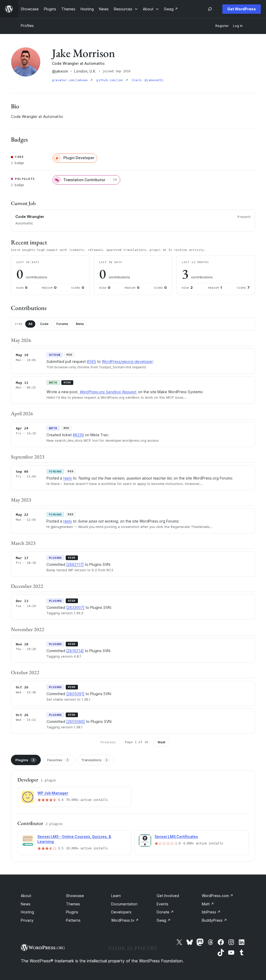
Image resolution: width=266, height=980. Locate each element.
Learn (116, 895)
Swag (164, 920)
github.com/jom (110, 80)
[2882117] (75, 564)
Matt (208, 904)
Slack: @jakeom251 (148, 80)
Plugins (24, 760)
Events (162, 904)
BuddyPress (214, 920)
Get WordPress (241, 9)
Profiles (27, 25)
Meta (80, 324)
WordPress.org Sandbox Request (107, 392)
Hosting (27, 912)
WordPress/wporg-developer (127, 361)
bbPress (211, 912)
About (26, 895)
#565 (91, 361)
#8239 (78, 435)
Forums (62, 324)
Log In (238, 26)
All (30, 324)
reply (67, 478)
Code (44, 324)
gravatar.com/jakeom (70, 80)
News (25, 904)
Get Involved (168, 895)
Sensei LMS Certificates (176, 836)
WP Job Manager (52, 793)
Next (161, 742)
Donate (165, 912)
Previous (108, 742)
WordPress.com (217, 895)
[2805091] (75, 694)
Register (222, 26)
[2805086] (75, 721)
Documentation (124, 904)
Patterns (73, 920)
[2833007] (75, 607)
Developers (121, 912)
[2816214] (75, 650)
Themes (73, 904)
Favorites (57, 760)
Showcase (75, 895)
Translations (94, 760)
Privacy (27, 920)
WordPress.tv (125, 920)
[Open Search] (210, 9)
